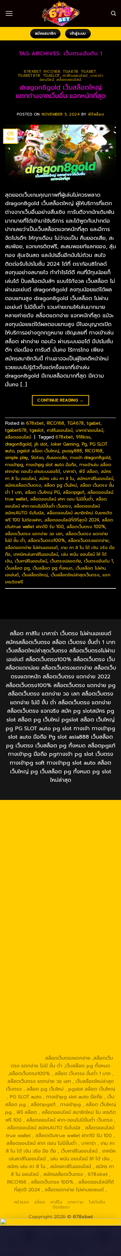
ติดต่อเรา (61, 1207)
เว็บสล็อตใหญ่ (35, 575)
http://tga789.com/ (36, 879)
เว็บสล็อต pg (17, 568)
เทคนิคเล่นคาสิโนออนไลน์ (35, 554)
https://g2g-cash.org (36, 825)
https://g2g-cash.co (86, 825)
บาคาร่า (69, 471)
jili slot (40, 444)
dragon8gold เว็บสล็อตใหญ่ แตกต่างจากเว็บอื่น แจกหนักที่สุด (61, 92)
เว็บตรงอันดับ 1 (98, 561)
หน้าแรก (21, 1202)
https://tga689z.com (38, 809)
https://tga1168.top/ (37, 887)
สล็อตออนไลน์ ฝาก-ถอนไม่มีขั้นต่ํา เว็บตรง (56, 502)
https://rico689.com (84, 817)
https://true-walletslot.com (78, 957)
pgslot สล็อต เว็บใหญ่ (38, 451)
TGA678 (70, 71)
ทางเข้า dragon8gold (90, 457)
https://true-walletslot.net (46, 949)
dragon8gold (18, 444)
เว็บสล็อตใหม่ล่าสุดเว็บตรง (75, 575)
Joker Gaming (64, 444)
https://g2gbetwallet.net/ (47, 995)
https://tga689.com (90, 1011)
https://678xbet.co (86, 895)
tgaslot (51, 75)
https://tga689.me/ (32, 1019)
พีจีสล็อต (96, 114)
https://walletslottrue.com (83, 941)
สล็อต (39, 1202)
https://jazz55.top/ (38, 964)
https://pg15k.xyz (41, 840)
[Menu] (9, 13)
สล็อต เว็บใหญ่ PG (42, 492)
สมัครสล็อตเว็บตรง (23, 485)
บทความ (76, 1202)
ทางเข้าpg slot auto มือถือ (51, 464)
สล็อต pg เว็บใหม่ (60, 485)
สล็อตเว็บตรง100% (46, 540)
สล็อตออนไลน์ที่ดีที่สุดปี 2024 (71, 520)
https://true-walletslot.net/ (77, 1042)
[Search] (113, 13)
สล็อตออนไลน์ (68, 80)
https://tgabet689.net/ (35, 1026)
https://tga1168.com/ (37, 871)
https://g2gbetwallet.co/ (37, 1011)
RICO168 (52, 71)
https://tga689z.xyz (36, 817)
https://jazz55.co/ (27, 980)
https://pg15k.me (82, 832)
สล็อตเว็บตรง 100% (86, 526)
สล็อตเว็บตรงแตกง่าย (88, 540)
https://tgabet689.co (88, 1026)
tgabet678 (29, 75)
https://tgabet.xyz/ (85, 871)
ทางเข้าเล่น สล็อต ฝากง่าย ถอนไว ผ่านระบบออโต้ (58, 468)
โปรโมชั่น (97, 1202)
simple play (16, 457)
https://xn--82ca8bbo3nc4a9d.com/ (67, 999)
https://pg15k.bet (39, 832)
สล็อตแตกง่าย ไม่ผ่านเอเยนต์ (31, 547)
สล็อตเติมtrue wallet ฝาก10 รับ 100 (59, 523)
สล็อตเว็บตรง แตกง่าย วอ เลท (34, 533)
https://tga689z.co (85, 809)
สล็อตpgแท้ (73, 492)
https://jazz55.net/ (29, 941)
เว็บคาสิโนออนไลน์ (31, 561)
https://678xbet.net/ (37, 895)
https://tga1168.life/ (84, 887)
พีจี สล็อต (88, 471)
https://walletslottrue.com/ (43, 1034)
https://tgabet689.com (84, 1019)
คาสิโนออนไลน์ (75, 75)
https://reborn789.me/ (76, 933)
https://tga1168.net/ (84, 879)
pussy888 (72, 451)
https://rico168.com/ (35, 910)
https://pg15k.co (81, 840)
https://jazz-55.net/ (85, 972)
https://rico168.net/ (90, 902)
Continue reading (60, 400)
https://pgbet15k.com (81, 848)
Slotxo (37, 457)
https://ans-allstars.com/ (36, 902)
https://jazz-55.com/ (37, 972)
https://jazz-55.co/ (83, 964)
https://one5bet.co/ (36, 918)
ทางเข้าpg (14, 464)
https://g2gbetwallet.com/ (60, 988)
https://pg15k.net (34, 848)
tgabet (88, 71)
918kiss (83, 437)
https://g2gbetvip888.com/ (82, 980)
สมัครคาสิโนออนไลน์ (95, 478)
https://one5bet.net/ (85, 910)
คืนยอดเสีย (56, 457)
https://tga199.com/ (85, 918)
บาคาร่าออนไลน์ (89, 430)
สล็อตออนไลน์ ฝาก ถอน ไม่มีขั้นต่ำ (61, 499)
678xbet (32, 71)
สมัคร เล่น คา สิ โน (56, 478)
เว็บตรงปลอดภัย (65, 561)
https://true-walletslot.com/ (46, 1050)
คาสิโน (56, 1202)
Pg (84, 444)
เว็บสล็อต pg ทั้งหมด (53, 568)
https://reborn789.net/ (45, 926)
